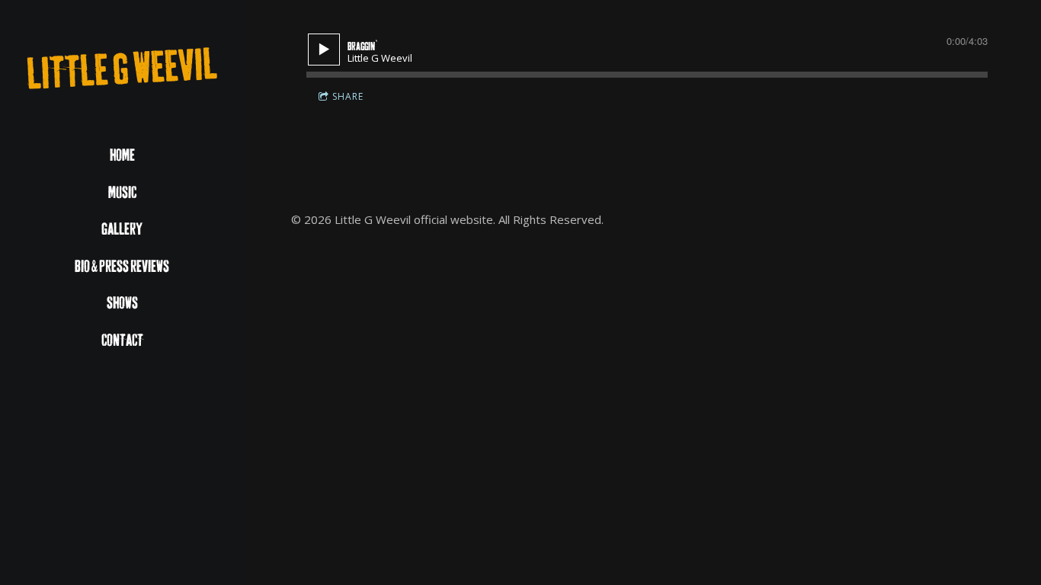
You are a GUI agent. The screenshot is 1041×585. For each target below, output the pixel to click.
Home (122, 156)
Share (348, 96)
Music (122, 193)
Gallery (122, 230)
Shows (122, 304)
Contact (122, 341)
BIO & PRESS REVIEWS (122, 267)
